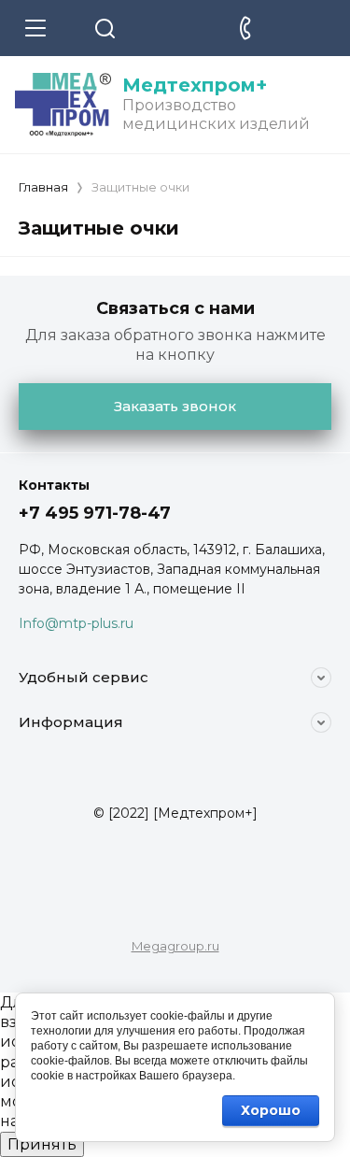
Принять (42, 1144)
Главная (43, 186)
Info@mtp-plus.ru (76, 623)
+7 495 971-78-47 (95, 513)
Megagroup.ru (175, 945)
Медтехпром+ (194, 85)
